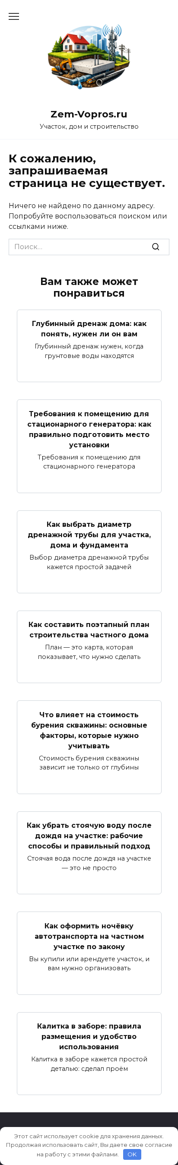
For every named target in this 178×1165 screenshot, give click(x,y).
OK (132, 1154)
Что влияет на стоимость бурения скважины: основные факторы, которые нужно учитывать (89, 730)
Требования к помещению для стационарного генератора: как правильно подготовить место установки (89, 429)
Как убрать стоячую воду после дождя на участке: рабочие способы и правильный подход (89, 835)
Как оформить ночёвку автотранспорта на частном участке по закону (89, 935)
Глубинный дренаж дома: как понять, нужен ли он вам (89, 329)
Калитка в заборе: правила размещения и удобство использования (89, 1036)
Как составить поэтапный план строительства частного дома (89, 629)
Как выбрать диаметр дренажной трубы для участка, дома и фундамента (89, 534)
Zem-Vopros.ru (89, 114)
